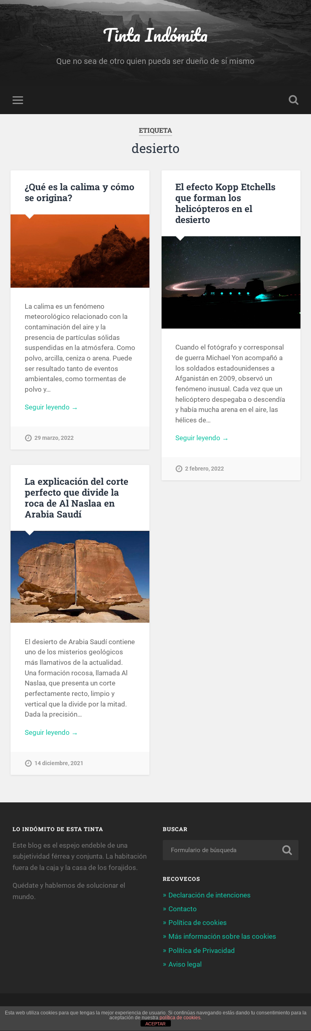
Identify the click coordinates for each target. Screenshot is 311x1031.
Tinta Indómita (155, 34)
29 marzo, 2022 (54, 438)
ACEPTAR (155, 1023)
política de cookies (180, 1017)
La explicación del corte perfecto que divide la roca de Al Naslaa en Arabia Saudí (76, 497)
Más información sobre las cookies (222, 936)
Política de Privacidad (201, 950)
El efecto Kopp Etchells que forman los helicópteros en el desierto (225, 202)
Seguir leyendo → (51, 407)
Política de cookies (197, 923)
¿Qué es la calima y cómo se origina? (79, 192)
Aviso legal (185, 964)
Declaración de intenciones (209, 895)
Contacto (182, 909)
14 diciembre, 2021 (58, 763)
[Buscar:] (231, 850)
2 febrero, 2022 (204, 468)
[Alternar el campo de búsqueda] (293, 100)
